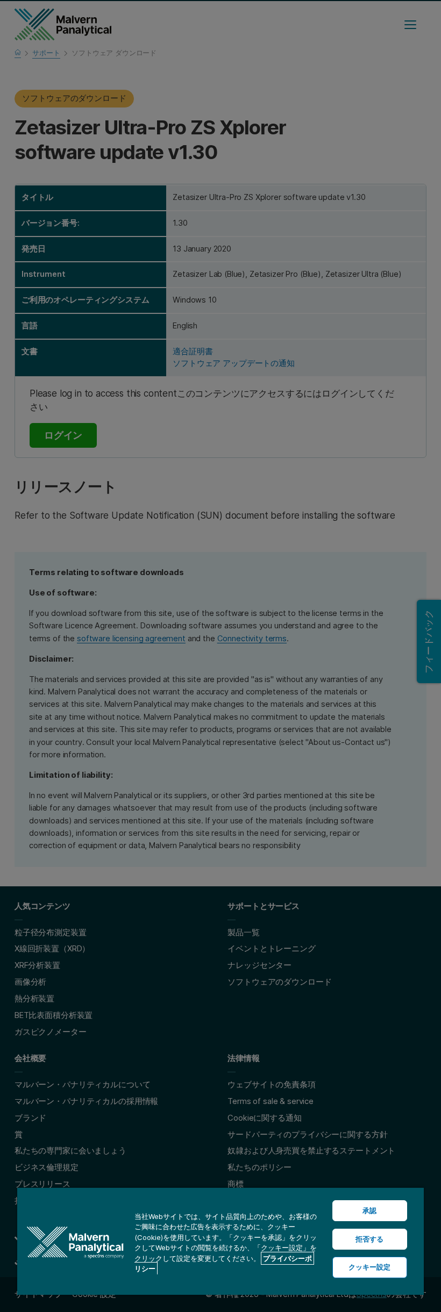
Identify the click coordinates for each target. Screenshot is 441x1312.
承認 (369, 1210)
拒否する (369, 1239)
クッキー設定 (369, 1267)
